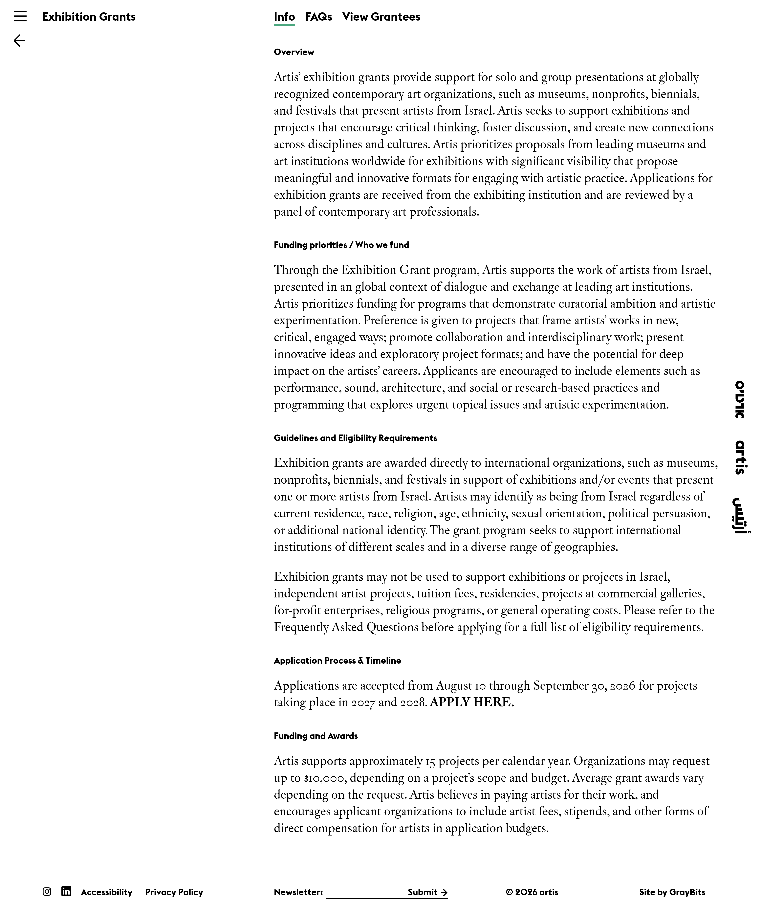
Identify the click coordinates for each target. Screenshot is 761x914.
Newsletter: (298, 892)
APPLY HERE (470, 702)
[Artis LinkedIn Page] (66, 891)
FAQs (318, 16)
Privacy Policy (174, 892)
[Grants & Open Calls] (19, 40)
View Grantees (381, 16)
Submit (423, 892)
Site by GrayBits (672, 892)
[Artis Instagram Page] (47, 891)
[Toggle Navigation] (20, 16)
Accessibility (106, 892)
